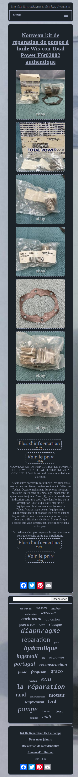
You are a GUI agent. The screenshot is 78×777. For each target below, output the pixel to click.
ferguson (38, 671)
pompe (28, 709)
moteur (57, 695)
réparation (36, 639)
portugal (24, 663)
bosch (59, 711)
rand (21, 694)
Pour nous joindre (40, 739)
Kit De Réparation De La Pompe (40, 733)
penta (56, 642)
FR (44, 758)
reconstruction (53, 664)
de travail (26, 608)
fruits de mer (27, 624)
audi (46, 716)
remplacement (34, 702)
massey (41, 608)
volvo (33, 681)
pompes (34, 717)
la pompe (56, 657)
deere (42, 624)
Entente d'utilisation (40, 752)
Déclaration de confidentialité (40, 746)
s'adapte (55, 624)
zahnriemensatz (37, 696)
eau (46, 679)
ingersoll (27, 656)
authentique (31, 614)
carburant (31, 618)
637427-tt (48, 613)
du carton (53, 619)
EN (37, 758)
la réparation (40, 687)
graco (57, 671)
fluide (22, 672)
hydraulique (40, 648)
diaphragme (40, 631)
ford (52, 701)
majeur (56, 608)
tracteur (47, 711)
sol (43, 657)
